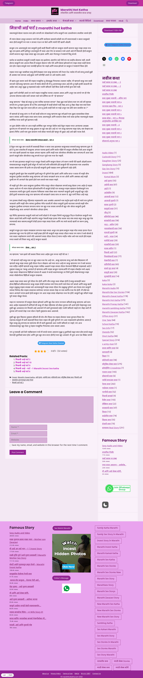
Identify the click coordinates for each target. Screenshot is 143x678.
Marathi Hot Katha (74, 10)
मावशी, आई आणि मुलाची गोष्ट (21, 625)
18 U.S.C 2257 (85, 674)
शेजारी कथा (106, 424)
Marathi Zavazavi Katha (113, 312)
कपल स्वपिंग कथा (108, 348)
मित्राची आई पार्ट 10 (23, 362)
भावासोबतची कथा (111, 228)
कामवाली (105, 352)
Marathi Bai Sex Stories (113, 292)
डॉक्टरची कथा (107, 376)
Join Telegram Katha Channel (119, 45)
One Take (106, 320)
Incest (14, 377)
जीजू (106, 212)
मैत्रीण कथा (106, 400)
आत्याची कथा (109, 197)
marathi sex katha (106, 560)
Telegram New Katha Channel (52, 343)
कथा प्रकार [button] (36, 21)
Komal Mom (110, 177)
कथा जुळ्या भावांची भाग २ (112, 133)
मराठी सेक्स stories (122, 661)
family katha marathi (107, 528)
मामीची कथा (108, 240)
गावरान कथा (106, 372)
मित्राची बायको (107, 396)
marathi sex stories (106, 566)
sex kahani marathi (106, 629)
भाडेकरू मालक (108, 388)
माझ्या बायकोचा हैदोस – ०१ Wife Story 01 (26, 612)
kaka (104, 280)
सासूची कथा (108, 272)
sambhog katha (105, 623)
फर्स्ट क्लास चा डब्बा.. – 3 (111, 82)
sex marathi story (105, 636)
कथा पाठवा (111, 21)
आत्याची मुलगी (109, 201)
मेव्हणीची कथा (109, 260)
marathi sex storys (106, 591)
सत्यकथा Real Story (110, 428)
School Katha (108, 324)
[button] (127, 20)
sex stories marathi (106, 648)
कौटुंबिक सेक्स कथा (67, 377)
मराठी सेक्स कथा (103, 667)
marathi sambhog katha (113, 308)
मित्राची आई (78, 377)
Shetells (106, 332)
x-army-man (108, 344)
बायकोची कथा (109, 220)
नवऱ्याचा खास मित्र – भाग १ (112, 106)
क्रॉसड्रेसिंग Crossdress (111, 368)
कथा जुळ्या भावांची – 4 (110, 125)
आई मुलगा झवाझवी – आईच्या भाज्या (23, 599)
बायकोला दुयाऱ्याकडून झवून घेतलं (22, 380)
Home (18, 21)
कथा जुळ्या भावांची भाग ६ (112, 110)
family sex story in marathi (110, 534)
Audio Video (107, 153)
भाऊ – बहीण (109, 224)
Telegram (9, 3)
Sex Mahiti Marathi (62, 528)
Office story (107, 316)
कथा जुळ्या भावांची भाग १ (112, 137)
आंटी (106, 189)
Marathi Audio (109, 288)
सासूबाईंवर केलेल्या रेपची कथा (21, 574)
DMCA (77, 674)
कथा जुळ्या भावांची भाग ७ (112, 102)
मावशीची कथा (109, 244)
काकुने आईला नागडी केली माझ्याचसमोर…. (25, 606)
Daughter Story (109, 161)
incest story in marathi (108, 540)
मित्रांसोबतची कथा (110, 256)
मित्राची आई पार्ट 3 (22, 359)
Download (132, 3)
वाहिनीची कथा (109, 264)
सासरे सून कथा (109, 268)
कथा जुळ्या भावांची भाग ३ (111, 129)
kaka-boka (107, 284)
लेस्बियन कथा (107, 404)
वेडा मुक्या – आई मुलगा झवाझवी (22, 587)
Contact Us (96, 674)
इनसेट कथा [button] (51, 21)
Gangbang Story (110, 165)
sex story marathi (105, 655)
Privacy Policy (56, 674)
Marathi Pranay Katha (112, 304)
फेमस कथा (106, 384)
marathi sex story (105, 579)
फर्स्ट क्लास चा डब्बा (109, 90)
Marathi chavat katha (26, 377)
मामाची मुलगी (109, 232)
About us (45, 674)
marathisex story (105, 585)
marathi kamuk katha (107, 553)
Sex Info (106, 328)
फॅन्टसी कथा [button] (68, 21)
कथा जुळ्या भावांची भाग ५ (112, 114)
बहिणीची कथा (109, 216)
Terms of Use (68, 674)
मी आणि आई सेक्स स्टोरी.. (112, 471)
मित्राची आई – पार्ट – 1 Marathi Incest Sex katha (37, 368)
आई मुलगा (38, 377)
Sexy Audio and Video (112, 446)
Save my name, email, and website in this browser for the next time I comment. (50, 445)
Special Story (108, 340)
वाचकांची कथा (107, 408)
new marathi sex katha (108, 604)
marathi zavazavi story (108, 598)
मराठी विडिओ (85, 21)
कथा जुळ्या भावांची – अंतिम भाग (114, 98)
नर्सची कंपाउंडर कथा (109, 380)
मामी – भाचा (109, 236)
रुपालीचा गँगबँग (108, 94)
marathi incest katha (107, 547)
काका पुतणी (108, 205)
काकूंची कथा (108, 209)
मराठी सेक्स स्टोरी (122, 667)
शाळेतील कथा (107, 416)
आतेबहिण (108, 193)
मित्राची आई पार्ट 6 (22, 371)
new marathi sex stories (109, 610)
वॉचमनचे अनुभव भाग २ (111, 141)
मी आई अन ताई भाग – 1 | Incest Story (26, 549)
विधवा (104, 412)
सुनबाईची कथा (109, 276)
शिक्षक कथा (106, 420)
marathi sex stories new (109, 572)
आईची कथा (46, 377)
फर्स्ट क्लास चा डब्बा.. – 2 (111, 86)
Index (25, 21)
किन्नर (104, 356)
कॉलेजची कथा (55, 377)
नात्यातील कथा (102, 661)
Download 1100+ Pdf (113, 30)
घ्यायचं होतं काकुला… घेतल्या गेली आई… (25, 580)
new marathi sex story (108, 617)
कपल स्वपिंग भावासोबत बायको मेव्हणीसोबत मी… (28, 618)
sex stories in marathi (107, 642)
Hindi (121, 21)
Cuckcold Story (109, 157)
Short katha (108, 336)
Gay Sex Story (108, 169)
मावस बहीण (108, 248)
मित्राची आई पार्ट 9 (22, 365)
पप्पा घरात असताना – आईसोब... (114, 465)
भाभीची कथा (107, 392)
